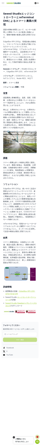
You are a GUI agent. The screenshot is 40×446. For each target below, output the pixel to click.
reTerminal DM (11, 294)
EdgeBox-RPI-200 (27, 291)
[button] (37, 437)
